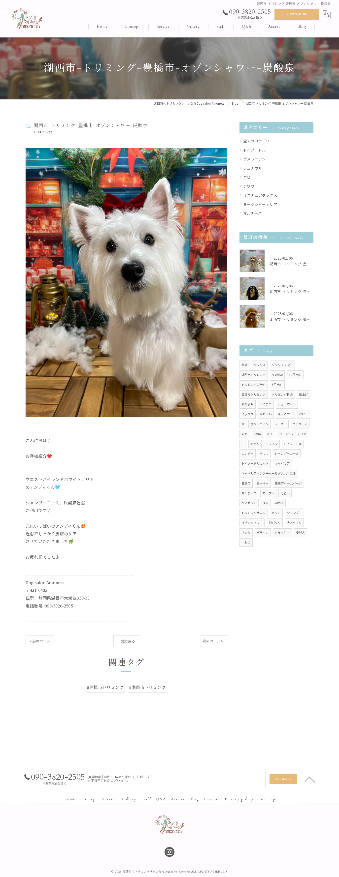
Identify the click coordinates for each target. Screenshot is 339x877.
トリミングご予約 (253, 384)
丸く (270, 434)
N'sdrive (277, 374)
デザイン (263, 532)
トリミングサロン (253, 513)
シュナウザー (254, 168)
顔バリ (255, 444)
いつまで (266, 404)
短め (244, 434)
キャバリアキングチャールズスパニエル (268, 473)
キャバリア (282, 463)
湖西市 (279, 503)
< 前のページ (40, 640)
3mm (257, 434)
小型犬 (300, 532)
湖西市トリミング (253, 374)
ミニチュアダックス (260, 195)
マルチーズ (252, 213)
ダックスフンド (282, 365)
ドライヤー (282, 532)
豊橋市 (246, 483)
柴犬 (244, 365)
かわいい (266, 414)
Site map (267, 799)
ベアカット (249, 503)
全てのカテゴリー (258, 140)
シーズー (281, 424)
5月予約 (277, 384)
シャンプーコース (287, 453)
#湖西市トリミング (147, 687)
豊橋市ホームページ (288, 483)
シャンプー (294, 513)
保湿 (266, 503)
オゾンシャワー (252, 522)
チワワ (249, 186)
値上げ (303, 394)
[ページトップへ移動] (310, 779)
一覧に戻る (126, 640)
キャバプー (285, 414)
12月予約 (295, 374)
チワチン (272, 444)
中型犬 (246, 542)
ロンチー (247, 453)
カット (276, 513)
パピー (249, 177)
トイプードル (254, 149)
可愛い (285, 493)
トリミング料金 (282, 394)
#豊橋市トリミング (105, 687)
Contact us (297, 13)
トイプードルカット (255, 463)
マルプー (268, 493)
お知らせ (247, 404)
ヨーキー (263, 483)
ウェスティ (300, 424)
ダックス (260, 365)
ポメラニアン (254, 158)
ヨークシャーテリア (260, 204)
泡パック (275, 522)
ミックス (247, 414)
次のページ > (213, 640)
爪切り (246, 532)
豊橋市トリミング (253, 394)
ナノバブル (294, 522)
